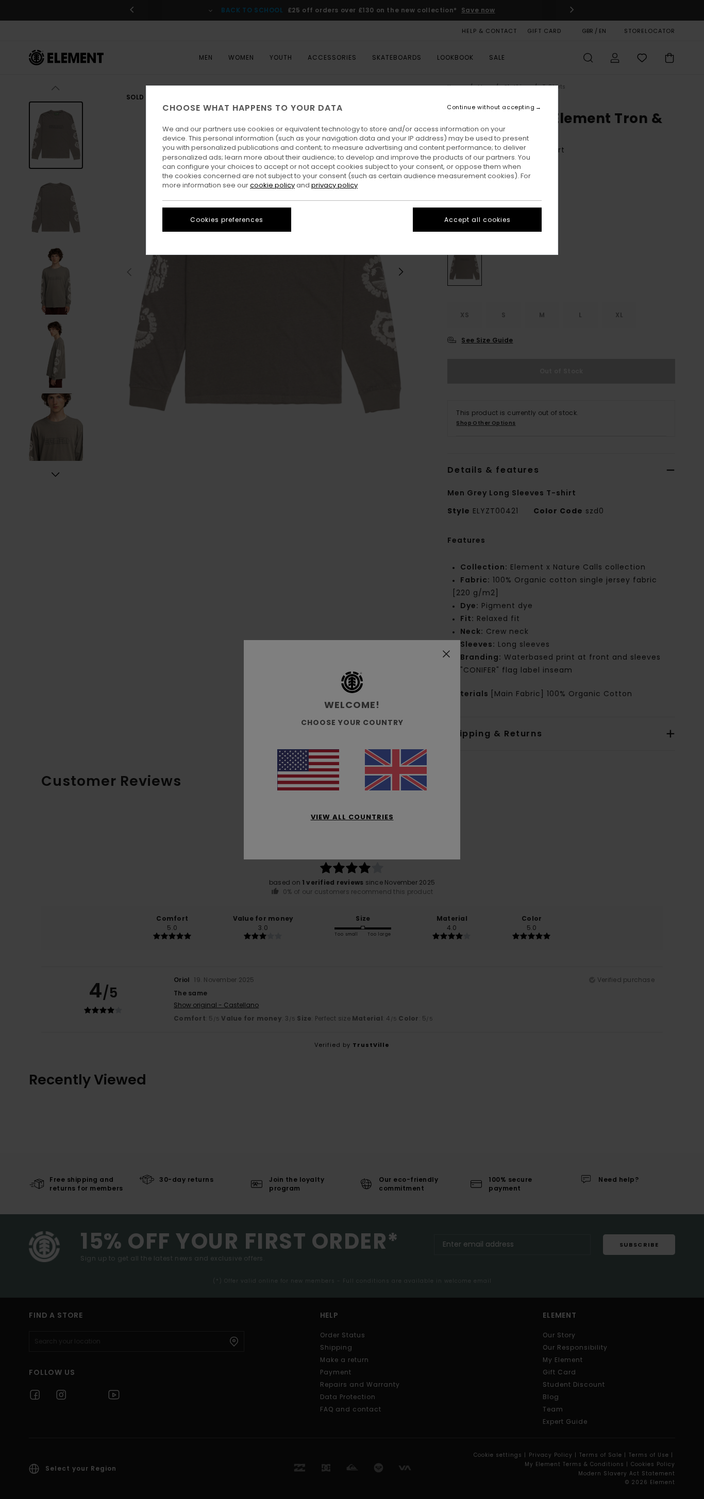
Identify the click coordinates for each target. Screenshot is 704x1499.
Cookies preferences (226, 219)
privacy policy (334, 185)
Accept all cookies (477, 219)
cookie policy (272, 185)
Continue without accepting (490, 107)
